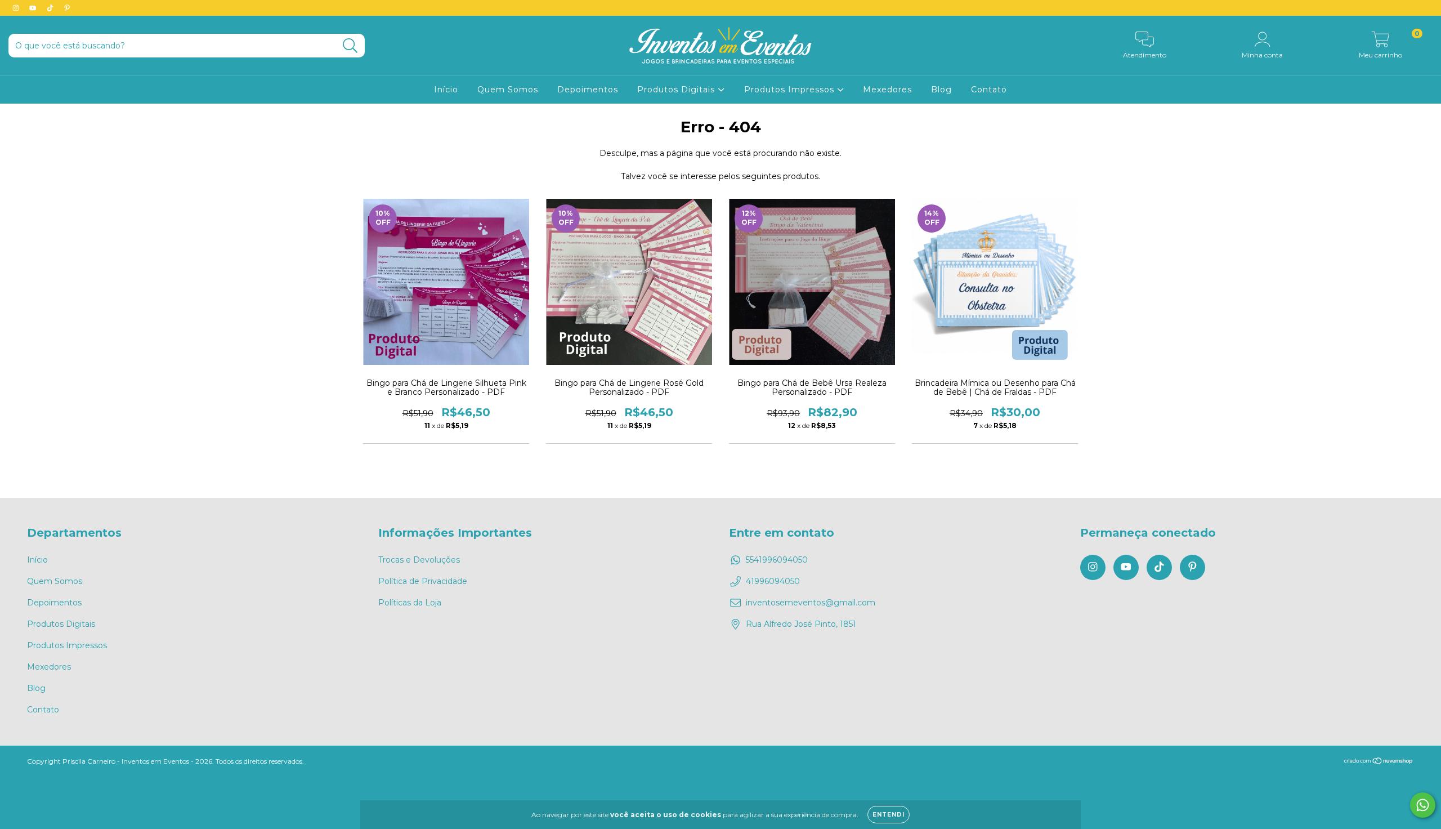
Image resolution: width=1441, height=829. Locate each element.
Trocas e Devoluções (419, 560)
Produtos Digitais (677, 89)
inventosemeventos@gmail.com (810, 603)
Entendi (888, 814)
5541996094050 (777, 560)
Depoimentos (587, 89)
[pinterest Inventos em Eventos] (67, 8)
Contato (989, 89)
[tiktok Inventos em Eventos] (51, 8)
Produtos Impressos (790, 89)
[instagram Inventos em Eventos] (16, 8)
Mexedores (887, 89)
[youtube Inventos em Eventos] (33, 8)
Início (446, 89)
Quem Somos (507, 89)
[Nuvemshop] (1379, 762)
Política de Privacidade (422, 581)
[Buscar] (350, 46)
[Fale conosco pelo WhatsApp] (1422, 805)
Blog (941, 89)
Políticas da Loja (409, 603)
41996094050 (773, 581)
